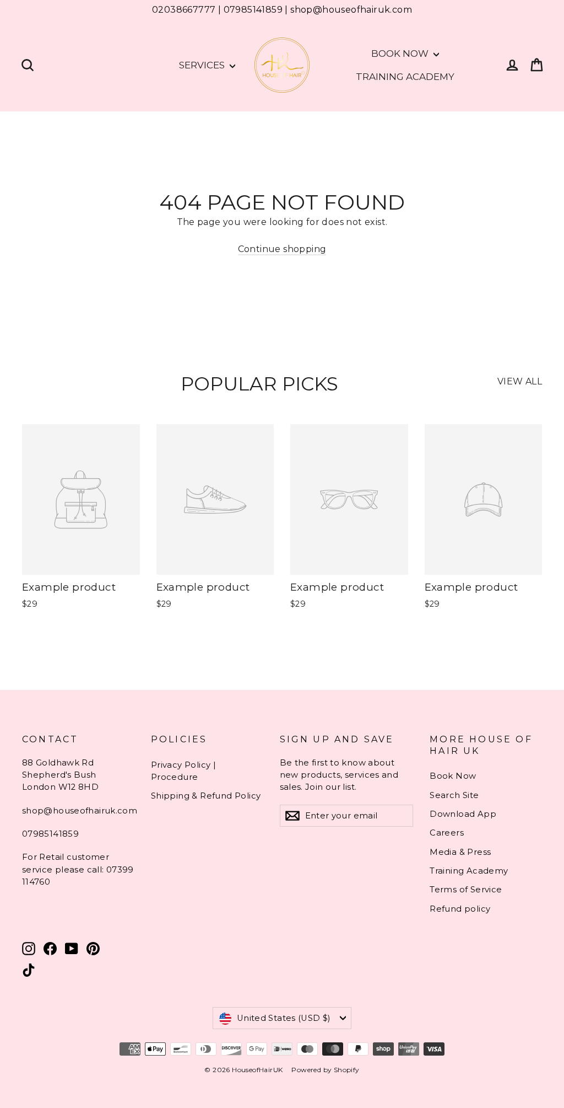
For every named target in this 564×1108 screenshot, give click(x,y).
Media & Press (460, 852)
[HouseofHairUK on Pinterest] (93, 948)
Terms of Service (466, 890)
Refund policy (460, 909)
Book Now (401, 53)
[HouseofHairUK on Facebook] (50, 948)
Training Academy (405, 76)
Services (203, 65)
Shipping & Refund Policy (206, 796)
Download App (463, 814)
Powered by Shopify (325, 1070)
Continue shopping (282, 249)
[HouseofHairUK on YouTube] (71, 948)
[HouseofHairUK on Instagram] (28, 948)
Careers (447, 833)
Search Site (454, 795)
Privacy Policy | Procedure (183, 771)
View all (519, 381)
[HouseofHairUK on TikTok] (28, 970)
